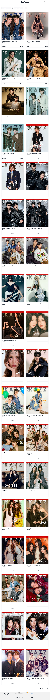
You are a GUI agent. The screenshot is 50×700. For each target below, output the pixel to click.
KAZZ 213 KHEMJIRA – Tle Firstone (7, 640)
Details (22, 46)
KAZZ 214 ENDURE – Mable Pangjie (32, 490)
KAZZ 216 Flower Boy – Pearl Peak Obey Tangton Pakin (11, 265)
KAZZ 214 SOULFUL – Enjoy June (7, 490)
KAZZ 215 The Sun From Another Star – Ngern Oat (35, 415)
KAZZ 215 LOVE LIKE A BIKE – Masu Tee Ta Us (9, 452)
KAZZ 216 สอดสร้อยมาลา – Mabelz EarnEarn (9, 340)
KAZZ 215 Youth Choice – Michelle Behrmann (9, 378)
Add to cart (4, 46)
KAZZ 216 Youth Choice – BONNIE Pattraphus (34, 153)
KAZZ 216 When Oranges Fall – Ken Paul (8, 228)
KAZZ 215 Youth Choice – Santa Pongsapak (34, 378)
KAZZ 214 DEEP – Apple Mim (6, 528)
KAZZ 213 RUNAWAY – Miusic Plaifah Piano (33, 565)
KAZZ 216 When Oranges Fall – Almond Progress (34, 228)
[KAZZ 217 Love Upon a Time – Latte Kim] (37, 101)
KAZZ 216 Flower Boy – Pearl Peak (32, 265)
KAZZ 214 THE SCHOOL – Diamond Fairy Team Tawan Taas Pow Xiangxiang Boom (37, 453)
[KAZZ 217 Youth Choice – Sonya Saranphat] (37, 26)
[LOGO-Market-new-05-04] (25, 0)
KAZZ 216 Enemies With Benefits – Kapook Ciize (10, 303)
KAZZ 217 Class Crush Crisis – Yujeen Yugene (9, 41)
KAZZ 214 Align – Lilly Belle (31, 528)
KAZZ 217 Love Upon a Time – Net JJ (8, 153)
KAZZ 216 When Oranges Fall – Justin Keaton (34, 190)
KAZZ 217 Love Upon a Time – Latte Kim (33, 116)
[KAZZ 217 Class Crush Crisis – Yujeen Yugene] (13, 26)
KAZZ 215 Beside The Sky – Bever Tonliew (8, 415)
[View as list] (26, 8)
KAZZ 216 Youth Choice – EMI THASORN (8, 190)
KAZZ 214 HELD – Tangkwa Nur (7, 565)
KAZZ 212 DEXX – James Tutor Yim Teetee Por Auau (35, 678)
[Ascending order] (12, 8)
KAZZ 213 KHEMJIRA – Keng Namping (32, 640)
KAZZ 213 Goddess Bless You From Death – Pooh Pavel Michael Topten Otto (12, 603)
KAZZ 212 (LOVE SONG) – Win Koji (7, 678)
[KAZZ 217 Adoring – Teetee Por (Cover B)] (37, 63)
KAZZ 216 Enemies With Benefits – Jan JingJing (34, 303)
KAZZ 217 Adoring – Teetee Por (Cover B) (33, 78)
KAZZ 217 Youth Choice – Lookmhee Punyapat (9, 78)
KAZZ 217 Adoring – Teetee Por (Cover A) (9, 116)
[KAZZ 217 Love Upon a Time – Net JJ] (13, 138)
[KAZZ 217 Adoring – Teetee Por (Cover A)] (13, 101)
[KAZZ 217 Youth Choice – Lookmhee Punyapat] (13, 63)
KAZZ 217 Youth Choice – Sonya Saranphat (34, 41)
